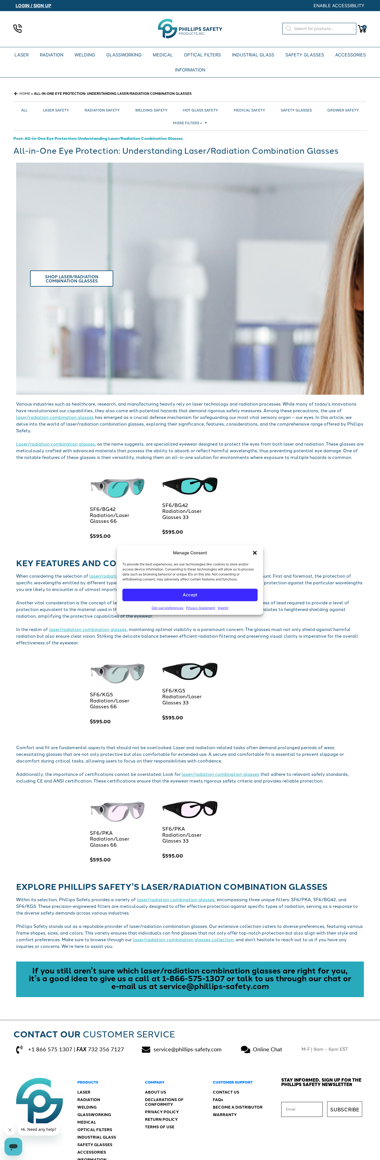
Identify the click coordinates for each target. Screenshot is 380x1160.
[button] (255, 553)
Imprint (223, 607)
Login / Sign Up (33, 5)
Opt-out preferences (167, 607)
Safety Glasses (296, 109)
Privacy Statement (200, 607)
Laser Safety (56, 109)
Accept (190, 594)
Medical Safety (249, 109)
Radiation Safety (102, 109)
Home (24, 93)
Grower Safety (343, 109)
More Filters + (187, 122)
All (24, 109)
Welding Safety (151, 109)
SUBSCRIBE (344, 1109)
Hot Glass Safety (200, 109)
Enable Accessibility (339, 5)
